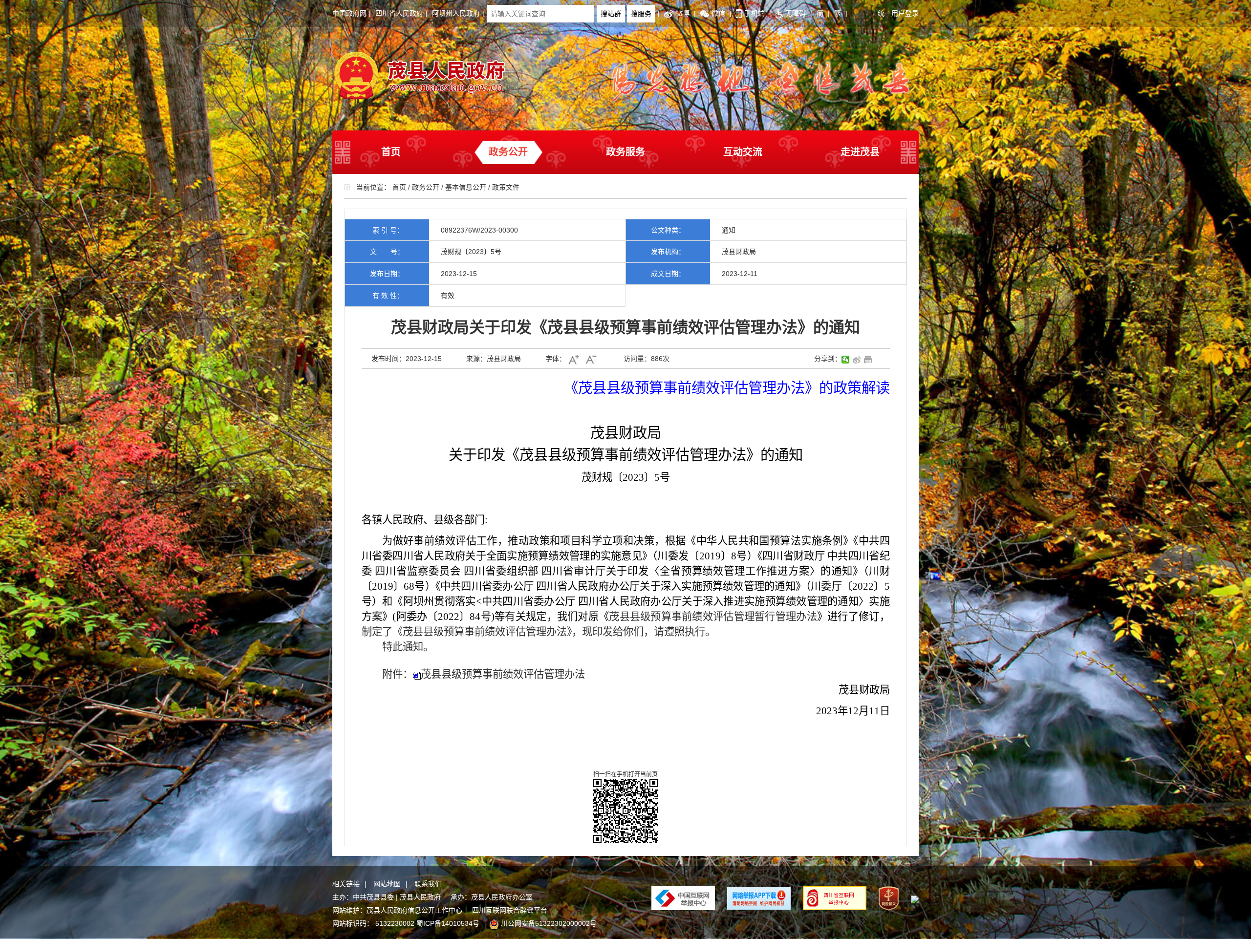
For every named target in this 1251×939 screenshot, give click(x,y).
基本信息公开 (465, 187)
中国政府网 (349, 13)
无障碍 (795, 13)
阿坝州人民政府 (456, 13)
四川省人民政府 (399, 13)
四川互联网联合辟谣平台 (509, 910)
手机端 (754, 13)
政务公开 (508, 152)
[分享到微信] (845, 359)
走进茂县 (860, 152)
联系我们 (428, 884)
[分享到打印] (868, 359)
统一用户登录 (898, 13)
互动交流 (742, 152)
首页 (391, 152)
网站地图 (387, 884)
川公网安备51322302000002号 (549, 923)
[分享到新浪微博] (857, 359)
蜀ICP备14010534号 (447, 923)
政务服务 (625, 152)
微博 (683, 13)
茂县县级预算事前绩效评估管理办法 (503, 674)
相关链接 (346, 884)
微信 (718, 13)
